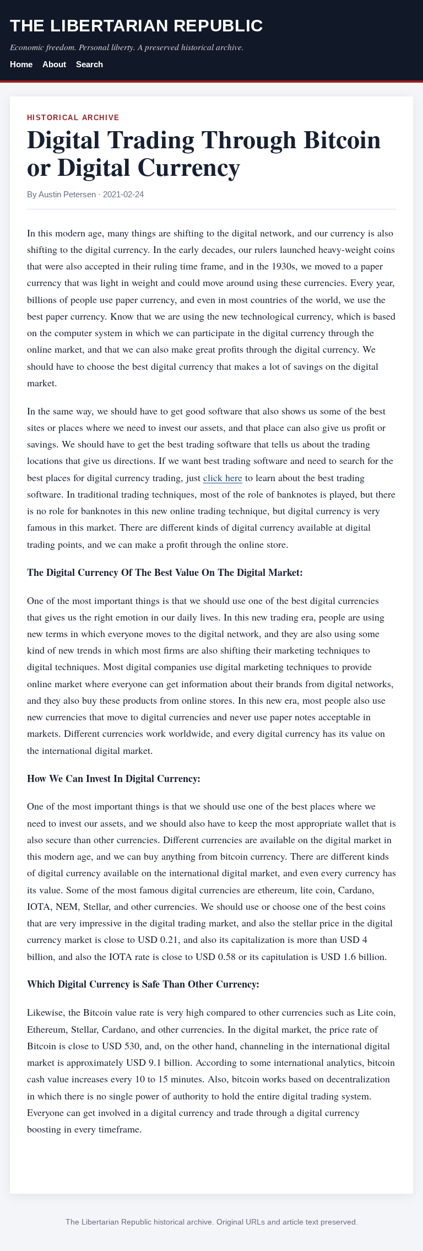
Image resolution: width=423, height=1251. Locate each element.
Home (21, 64)
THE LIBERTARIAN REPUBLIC (136, 25)
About (54, 64)
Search (89, 64)
